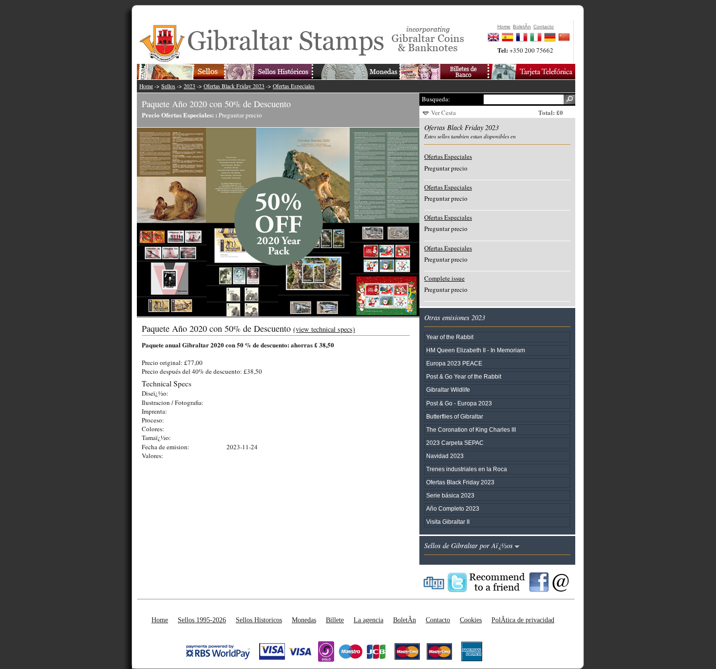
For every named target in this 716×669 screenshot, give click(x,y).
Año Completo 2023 (452, 508)
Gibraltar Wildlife (448, 389)
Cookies (471, 620)
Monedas (304, 620)
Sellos (168, 86)
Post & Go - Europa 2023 (459, 403)
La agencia (368, 620)
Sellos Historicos (259, 620)
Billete (335, 620)
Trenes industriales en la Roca (466, 469)
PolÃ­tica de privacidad (522, 620)
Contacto (438, 620)
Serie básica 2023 (450, 495)
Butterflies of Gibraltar (454, 416)
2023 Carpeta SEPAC (455, 443)
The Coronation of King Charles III (471, 429)
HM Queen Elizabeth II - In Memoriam (475, 350)
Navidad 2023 (445, 456)
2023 (189, 86)
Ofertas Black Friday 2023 (234, 86)
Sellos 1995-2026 (202, 620)
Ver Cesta (443, 112)
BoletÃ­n (404, 620)
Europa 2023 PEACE (454, 363)
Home (146, 86)
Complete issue (444, 278)
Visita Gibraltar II (448, 521)
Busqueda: (436, 99)
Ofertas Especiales (294, 86)
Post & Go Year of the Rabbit (463, 376)
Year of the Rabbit (449, 337)
